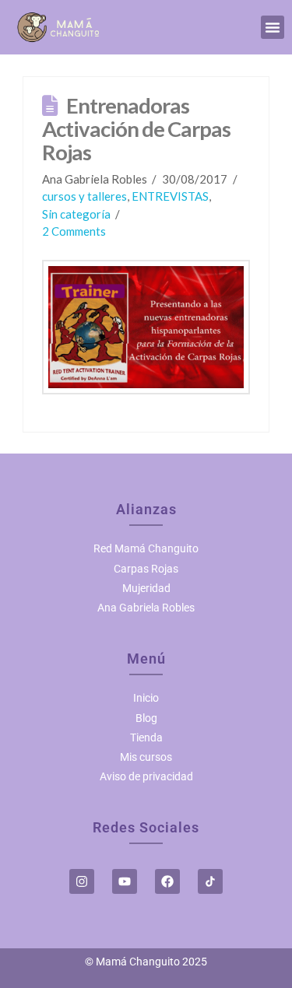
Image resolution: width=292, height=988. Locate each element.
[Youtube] (124, 881)
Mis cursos (146, 757)
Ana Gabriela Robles (146, 607)
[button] (272, 27)
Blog (146, 718)
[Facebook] (167, 881)
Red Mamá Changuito (146, 548)
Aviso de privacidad (146, 776)
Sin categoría (76, 214)
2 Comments (74, 231)
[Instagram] (81, 881)
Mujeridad (146, 588)
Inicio (146, 698)
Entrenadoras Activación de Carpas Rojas (136, 129)
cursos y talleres (84, 196)
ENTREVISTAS (170, 196)
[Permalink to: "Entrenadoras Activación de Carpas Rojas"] (146, 327)
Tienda (146, 737)
